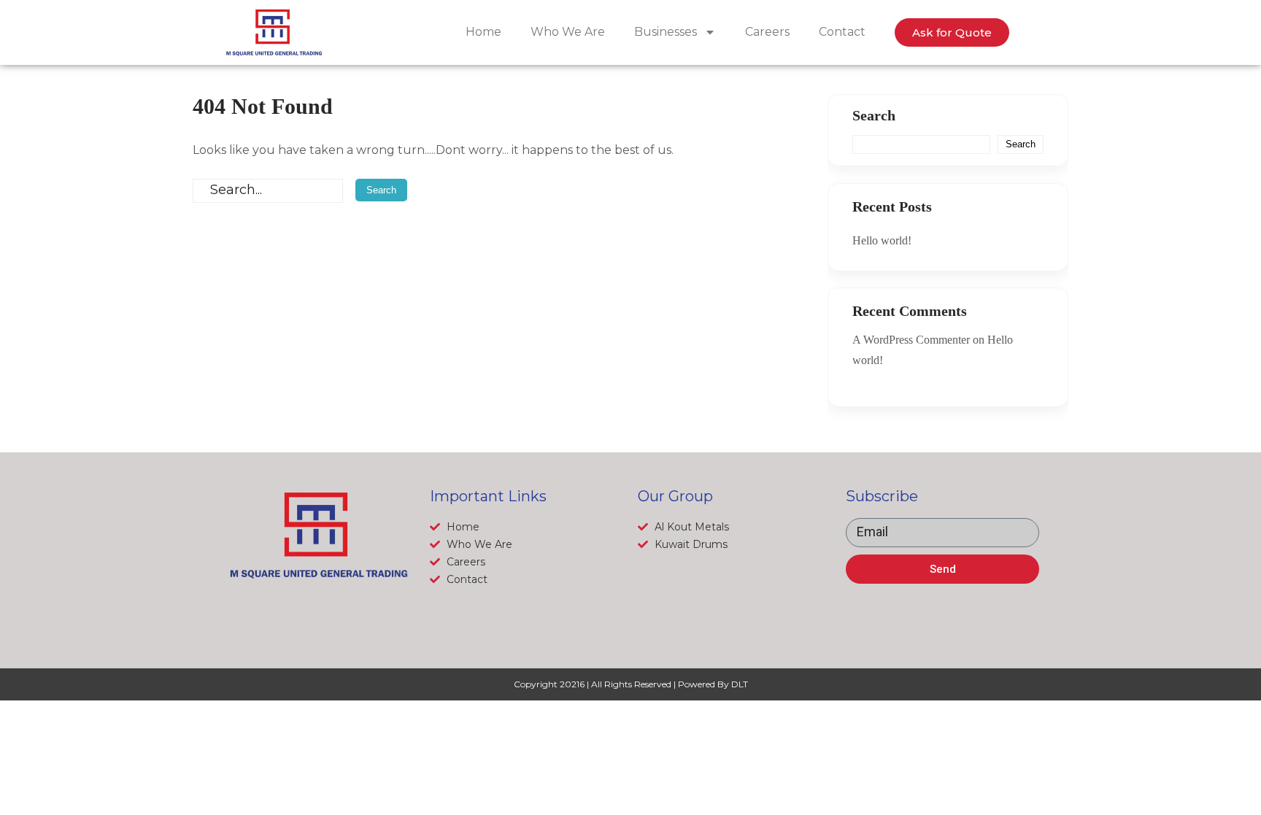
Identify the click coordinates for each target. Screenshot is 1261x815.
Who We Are (568, 32)
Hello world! (881, 240)
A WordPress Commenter (911, 339)
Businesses (665, 32)
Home (483, 32)
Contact (842, 32)
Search (873, 115)
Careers (767, 32)
